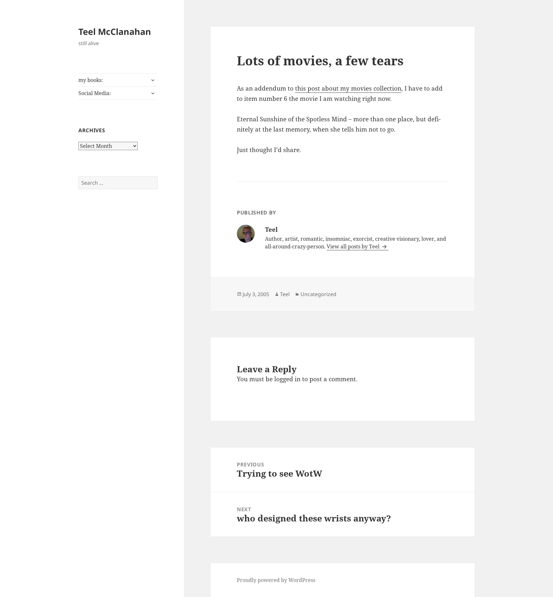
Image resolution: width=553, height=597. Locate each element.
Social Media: (94, 93)
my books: (90, 80)
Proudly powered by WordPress (276, 580)
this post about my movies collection (348, 88)
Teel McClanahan (114, 31)
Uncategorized (318, 294)
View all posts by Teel (354, 246)
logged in (287, 379)
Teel (285, 294)
